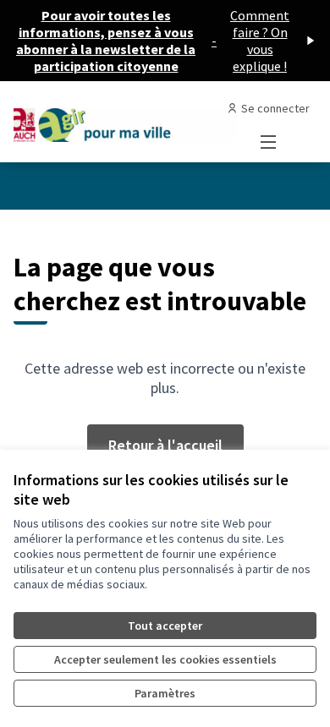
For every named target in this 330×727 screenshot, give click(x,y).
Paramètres (165, 693)
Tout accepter (165, 625)
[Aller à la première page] (126, 121)
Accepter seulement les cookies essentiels (165, 659)
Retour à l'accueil (165, 445)
